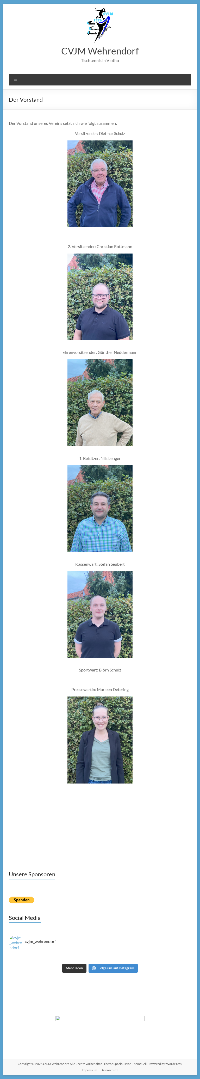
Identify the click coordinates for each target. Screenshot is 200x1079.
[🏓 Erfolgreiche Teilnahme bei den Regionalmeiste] (54, 960)
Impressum (89, 1070)
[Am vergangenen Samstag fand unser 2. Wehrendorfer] (54, 955)
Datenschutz (109, 1070)
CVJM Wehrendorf (100, 51)
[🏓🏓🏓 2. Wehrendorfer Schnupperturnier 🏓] (145, 955)
